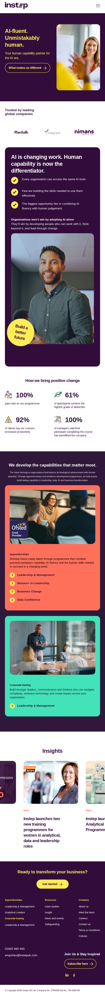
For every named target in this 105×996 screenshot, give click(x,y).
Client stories (50, 355)
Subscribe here (77, 963)
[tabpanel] (28, 50)
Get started (49, 884)
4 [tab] (58, 143)
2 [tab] (50, 143)
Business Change (29, 591)
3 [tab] (54, 143)
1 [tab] (46, 143)
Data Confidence (28, 599)
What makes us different (25, 68)
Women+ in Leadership (33, 583)
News (26, 810)
